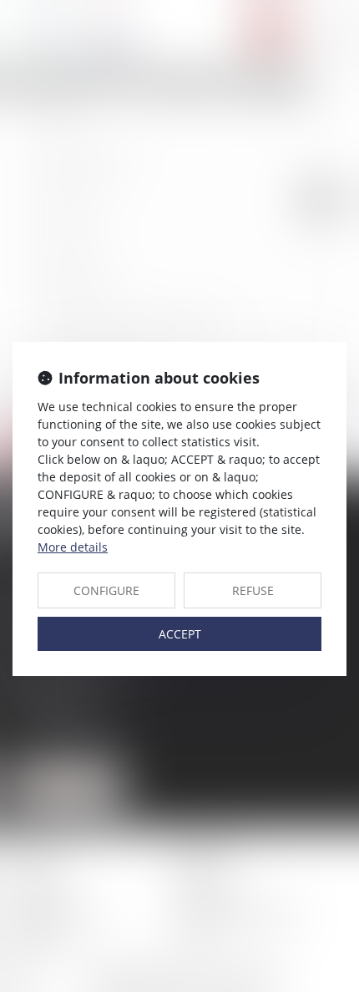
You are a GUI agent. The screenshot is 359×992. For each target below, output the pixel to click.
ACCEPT (180, 634)
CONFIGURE (106, 590)
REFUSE (253, 590)
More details (73, 547)
